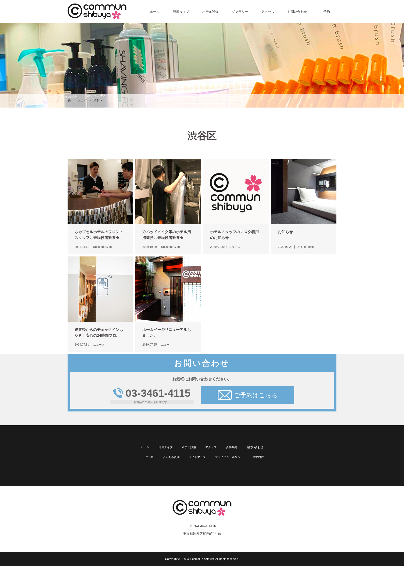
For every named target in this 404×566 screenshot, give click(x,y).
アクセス (267, 12)
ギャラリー (240, 12)
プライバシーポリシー (229, 457)
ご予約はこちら (256, 395)
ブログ (82, 100)
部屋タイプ (181, 12)
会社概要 (231, 447)
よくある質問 (171, 457)
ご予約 (325, 12)
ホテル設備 (210, 12)
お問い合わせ (297, 12)
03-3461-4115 (158, 393)
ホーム (155, 12)
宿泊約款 (258, 457)
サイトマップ (197, 457)
